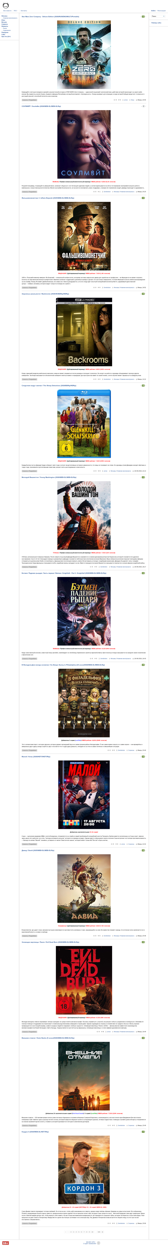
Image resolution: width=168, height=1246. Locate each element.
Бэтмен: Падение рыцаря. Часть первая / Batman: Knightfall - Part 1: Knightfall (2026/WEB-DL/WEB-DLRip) (64, 573)
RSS (16, 11)
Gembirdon (107, 191)
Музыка (4, 22)
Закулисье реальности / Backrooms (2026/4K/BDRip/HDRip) (45, 294)
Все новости (7, 11)
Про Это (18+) (6, 36)
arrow (126, 100)
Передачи (4, 32)
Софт (3, 34)
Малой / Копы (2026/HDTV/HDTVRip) (36, 757)
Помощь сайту (156, 23)
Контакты (24, 11)
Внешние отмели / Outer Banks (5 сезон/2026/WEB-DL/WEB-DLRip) (48, 1038)
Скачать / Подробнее (29, 100)
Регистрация (161, 11)
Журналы (4, 26)
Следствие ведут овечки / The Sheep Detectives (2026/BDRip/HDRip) (49, 385)
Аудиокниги (7, 30)
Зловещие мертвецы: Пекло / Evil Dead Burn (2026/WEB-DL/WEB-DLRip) (50, 942)
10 (92, 1232)
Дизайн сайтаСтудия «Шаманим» (89, 1242)
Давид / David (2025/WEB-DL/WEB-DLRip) (38, 850)
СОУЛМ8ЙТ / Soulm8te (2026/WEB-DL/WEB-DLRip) (41, 106)
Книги (5, 28)
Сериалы (131, 750)
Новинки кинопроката (127, 191)
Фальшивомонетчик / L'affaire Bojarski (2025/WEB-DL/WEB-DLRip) (48, 198)
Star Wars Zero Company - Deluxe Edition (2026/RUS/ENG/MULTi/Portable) (50, 16)
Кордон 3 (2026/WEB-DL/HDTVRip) (35, 1132)
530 (99, 1232)
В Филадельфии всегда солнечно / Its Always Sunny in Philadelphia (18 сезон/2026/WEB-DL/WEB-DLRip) (63, 665)
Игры (132, 100)
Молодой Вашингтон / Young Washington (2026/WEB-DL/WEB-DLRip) (49, 477)
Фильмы (116, 191)
